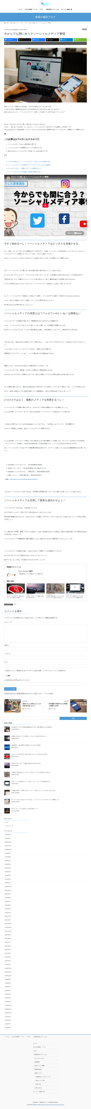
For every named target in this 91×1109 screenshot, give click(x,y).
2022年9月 (8, 894)
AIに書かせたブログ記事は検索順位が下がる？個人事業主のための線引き (31, 727)
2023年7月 (8, 860)
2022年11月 (8, 890)
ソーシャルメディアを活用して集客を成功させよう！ (25, 172)
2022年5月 (8, 909)
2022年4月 (8, 912)
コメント (8, 622)
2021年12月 (8, 923)
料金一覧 (38, 1084)
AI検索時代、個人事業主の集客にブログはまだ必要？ (26, 745)
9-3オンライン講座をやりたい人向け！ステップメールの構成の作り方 (74, 596)
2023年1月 (8, 883)
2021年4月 (8, 953)
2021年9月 (8, 935)
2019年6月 (8, 1027)
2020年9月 (8, 979)
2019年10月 (8, 1013)
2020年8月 (8, 983)
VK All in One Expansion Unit (57, 1104)
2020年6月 (8, 990)
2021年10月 (8, 931)
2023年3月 (8, 875)
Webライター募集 (39, 1065)
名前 (6, 645)
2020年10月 (8, 975)
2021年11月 (8, 927)
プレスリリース (9, 826)
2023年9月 (8, 853)
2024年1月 (8, 838)
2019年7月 (8, 1024)
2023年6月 (8, 864)
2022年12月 (8, 886)
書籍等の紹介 (38, 1069)
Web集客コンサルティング (43, 1076)
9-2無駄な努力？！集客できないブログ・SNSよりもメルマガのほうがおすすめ (33, 790)
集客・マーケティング (19, 593)
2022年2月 (8, 920)
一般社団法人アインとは (40, 1036)
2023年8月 (8, 857)
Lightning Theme (45, 1104)
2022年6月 (8, 905)
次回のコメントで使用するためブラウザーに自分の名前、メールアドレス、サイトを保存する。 (36, 670)
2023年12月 (8, 842)
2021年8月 (8, 938)
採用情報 (36, 1062)
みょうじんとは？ (39, 1058)
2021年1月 (8, 964)
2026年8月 (8, 834)
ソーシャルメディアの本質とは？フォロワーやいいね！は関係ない (30, 165)
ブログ (7, 822)
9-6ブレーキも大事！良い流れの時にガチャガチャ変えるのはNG (15, 596)
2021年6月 (8, 946)
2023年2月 (8, 879)
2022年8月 (8, 897)
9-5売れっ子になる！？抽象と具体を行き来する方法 (35, 596)
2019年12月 (8, 1005)
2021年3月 (8, 957)
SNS (84, 29)
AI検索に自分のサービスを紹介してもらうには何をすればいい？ (29, 736)
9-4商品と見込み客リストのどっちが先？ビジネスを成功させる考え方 (55, 596)
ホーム (7, 1036)
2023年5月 (8, 868)
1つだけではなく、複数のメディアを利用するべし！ (25, 168)
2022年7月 (8, 901)
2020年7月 (8, 986)
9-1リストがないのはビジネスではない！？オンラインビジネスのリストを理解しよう (35, 799)
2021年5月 (8, 949)
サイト (6, 662)
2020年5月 (8, 994)
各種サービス (38, 1073)
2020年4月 (8, 998)
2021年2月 (8, 960)
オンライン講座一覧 (38, 1091)
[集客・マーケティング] (12, 705)
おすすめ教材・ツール (18, 1036)
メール (7, 654)
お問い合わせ (38, 1088)
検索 (73, 718)
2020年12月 (8, 968)
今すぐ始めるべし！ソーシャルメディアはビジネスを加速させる (29, 161)
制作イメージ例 (40, 1080)
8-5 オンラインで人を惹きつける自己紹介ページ (24, 808)
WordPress (35, 1104)
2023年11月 (8, 845)
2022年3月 (8, 916)
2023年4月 (8, 871)
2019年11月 (8, 1009)
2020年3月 (8, 1001)
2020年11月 (8, 972)
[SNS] (78, 705)
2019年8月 (8, 1020)
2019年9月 (8, 1016)
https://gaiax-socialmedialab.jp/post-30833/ (23, 479)
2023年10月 (8, 849)
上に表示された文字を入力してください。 (17, 680)
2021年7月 (8, 942)
